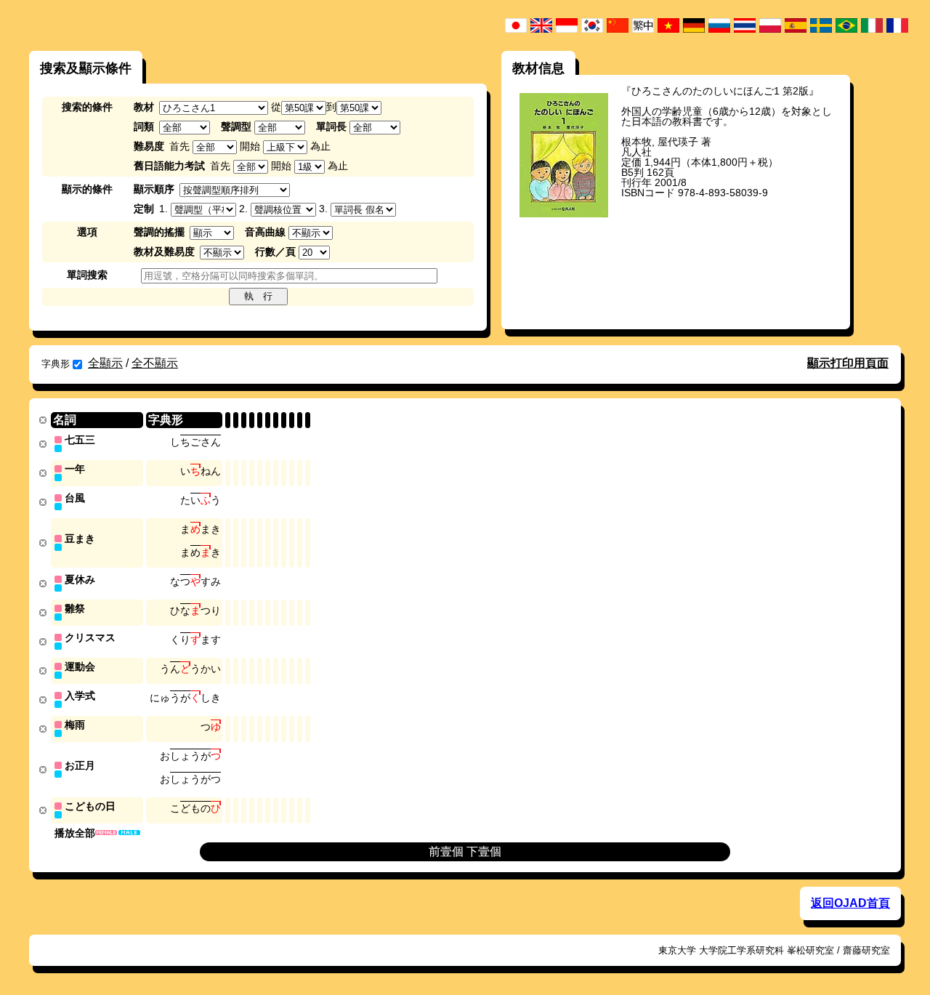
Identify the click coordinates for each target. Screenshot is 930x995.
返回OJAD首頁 (850, 903)
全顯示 (105, 363)
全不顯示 (155, 363)
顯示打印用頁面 (848, 363)
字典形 (55, 363)
